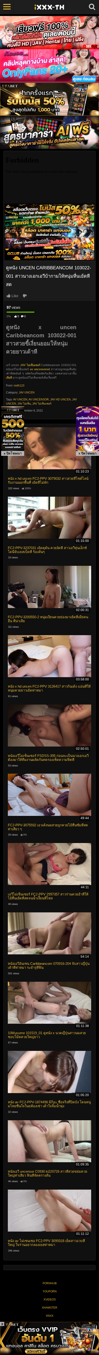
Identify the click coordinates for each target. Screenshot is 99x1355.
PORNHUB (50, 1283)
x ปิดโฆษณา (13, 453)
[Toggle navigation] (7, 7)
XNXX (49, 1315)
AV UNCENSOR (39, 399)
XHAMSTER (49, 1307)
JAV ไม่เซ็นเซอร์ (30, 365)
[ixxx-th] (49, 7)
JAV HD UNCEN (60, 399)
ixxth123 (19, 385)
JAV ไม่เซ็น (24, 403)
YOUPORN (50, 1291)
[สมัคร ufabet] (49, 220)
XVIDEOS (50, 1299)
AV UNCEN (20, 399)
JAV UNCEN (27, 392)
